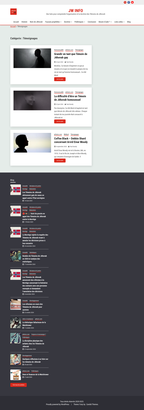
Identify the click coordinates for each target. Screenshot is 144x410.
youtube (132, 2)
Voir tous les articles (18, 385)
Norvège (24, 189)
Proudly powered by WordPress (58, 404)
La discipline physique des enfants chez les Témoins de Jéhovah (33, 344)
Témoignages (79, 50)
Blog (129, 22)
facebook (128, 2)
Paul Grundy (69, 62)
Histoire (24, 22)
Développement (34, 301)
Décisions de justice (35, 186)
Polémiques (79, 22)
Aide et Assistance (27, 319)
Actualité (25, 186)
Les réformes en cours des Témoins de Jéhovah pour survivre (32, 307)
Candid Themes (92, 404)
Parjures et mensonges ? (38, 334)
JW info (75, 10)
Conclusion (92, 22)
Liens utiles (118, 22)
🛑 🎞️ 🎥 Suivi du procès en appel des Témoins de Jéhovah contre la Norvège (34, 216)
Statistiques (33, 252)
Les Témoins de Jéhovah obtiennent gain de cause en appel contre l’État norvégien (33, 195)
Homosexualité (58, 50)
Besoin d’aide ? (104, 22)
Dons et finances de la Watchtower (35, 374)
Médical (66, 134)
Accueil (16, 22)
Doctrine (67, 22)
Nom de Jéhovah (36, 22)
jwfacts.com (69, 50)
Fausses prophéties (52, 22)
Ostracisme (32, 189)
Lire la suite (60, 79)
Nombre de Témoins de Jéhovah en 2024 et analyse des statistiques (34, 259)
